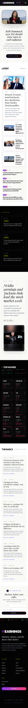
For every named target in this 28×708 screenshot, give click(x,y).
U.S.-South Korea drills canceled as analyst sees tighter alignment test (20, 129)
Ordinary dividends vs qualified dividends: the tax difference (14, 526)
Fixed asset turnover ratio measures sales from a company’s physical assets (14, 462)
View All (23, 68)
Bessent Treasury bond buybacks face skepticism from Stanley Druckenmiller (13, 100)
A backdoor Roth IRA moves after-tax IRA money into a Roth (12, 548)
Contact (17, 673)
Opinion (6, 673)
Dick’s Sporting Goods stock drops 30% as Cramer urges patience (13, 181)
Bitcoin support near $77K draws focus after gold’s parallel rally (13, 259)
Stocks (6, 662)
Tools (17, 665)
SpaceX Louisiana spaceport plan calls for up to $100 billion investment (20, 160)
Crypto (6, 665)
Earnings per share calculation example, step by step (13, 484)
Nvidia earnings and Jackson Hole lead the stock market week (13, 293)
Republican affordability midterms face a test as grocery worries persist (20, 144)
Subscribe (18, 2)
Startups (6, 670)
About (17, 662)
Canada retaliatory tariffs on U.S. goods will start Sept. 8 (13, 173)
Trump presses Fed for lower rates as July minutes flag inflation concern (13, 242)
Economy (6, 668)
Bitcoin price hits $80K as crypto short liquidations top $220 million (13, 198)
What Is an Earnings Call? (13, 568)
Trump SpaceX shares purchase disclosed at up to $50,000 (12, 190)
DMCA (3, 684)
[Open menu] (25, 3)
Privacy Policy (5, 681)
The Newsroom (19, 668)
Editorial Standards (20, 670)
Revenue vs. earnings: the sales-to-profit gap (13, 505)
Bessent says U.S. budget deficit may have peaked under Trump (13, 224)
